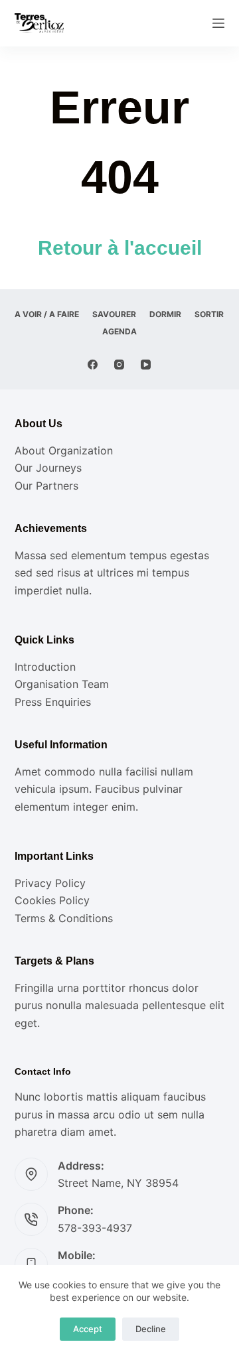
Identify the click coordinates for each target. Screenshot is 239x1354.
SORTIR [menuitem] (209, 314)
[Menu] (218, 23)
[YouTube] (146, 365)
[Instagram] (119, 365)
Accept (87, 1328)
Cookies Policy (52, 900)
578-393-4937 (95, 1228)
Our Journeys (48, 467)
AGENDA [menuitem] (119, 331)
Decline (150, 1328)
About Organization (64, 450)
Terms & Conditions (64, 918)
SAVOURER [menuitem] (114, 314)
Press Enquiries (53, 702)
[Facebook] (93, 365)
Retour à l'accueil (120, 248)
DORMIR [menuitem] (165, 314)
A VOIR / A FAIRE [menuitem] (47, 314)
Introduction (45, 666)
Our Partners (46, 485)
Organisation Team (62, 684)
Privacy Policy (50, 883)
